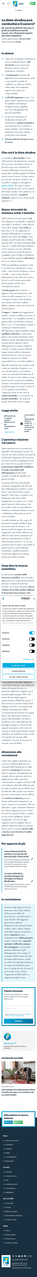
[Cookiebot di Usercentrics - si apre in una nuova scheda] (22, 598)
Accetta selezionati (18, 671)
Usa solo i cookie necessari (18, 677)
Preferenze (27, 659)
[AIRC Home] (18, 3)
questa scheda (8, 186)
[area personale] (8, 3)
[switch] (32, 639)
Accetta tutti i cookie (18, 665)
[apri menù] (3, 3)
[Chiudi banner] (34, 598)
